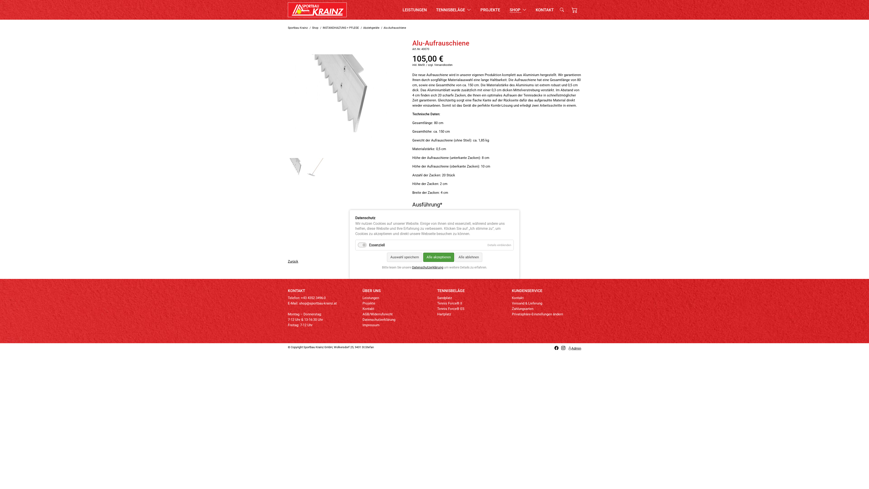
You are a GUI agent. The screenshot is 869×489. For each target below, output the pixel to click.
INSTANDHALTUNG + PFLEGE (341, 27)
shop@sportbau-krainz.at (318, 303)
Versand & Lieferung (527, 303)
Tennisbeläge (451, 9)
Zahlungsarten (522, 309)
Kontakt (545, 9)
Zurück (293, 261)
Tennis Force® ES (450, 309)
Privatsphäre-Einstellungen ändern (537, 314)
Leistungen (415, 9)
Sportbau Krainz (298, 27)
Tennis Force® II (449, 303)
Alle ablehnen (468, 257)
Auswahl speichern (404, 257)
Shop (515, 9)
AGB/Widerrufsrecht (378, 314)
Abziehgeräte (371, 27)
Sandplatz (444, 298)
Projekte (490, 9)
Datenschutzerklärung (379, 320)
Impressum (371, 325)
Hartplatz (444, 314)
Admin (576, 348)
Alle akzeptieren (439, 257)
